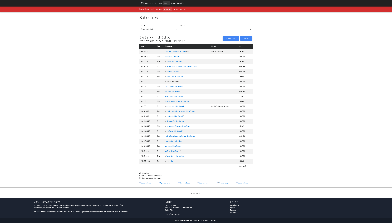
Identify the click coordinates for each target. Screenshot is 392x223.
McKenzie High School (174, 116)
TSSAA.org (42, 212)
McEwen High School (174, 131)
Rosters (159, 9)
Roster (246, 38)
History (173, 3)
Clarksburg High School (173, 56)
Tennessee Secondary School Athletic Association (199, 220)
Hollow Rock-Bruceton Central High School (181, 66)
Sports (166, 3)
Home (160, 3)
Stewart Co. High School (175, 106)
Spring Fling (169, 210)
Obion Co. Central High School (175, 51)
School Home (230, 38)
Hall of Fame (181, 3)
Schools (233, 213)
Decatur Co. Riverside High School (177, 101)
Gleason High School (173, 71)
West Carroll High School (174, 86)
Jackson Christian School (174, 96)
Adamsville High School (174, 61)
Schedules (167, 9)
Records (186, 9)
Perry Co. (169, 161)
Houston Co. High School (175, 121)
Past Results (177, 9)
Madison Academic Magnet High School (180, 111)
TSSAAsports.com (147, 3)
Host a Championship (172, 214)
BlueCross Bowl (170, 205)
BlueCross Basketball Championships (178, 208)
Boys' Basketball (146, 9)
